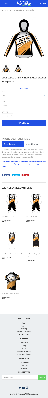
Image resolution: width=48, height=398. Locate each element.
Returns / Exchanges (24, 331)
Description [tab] (9, 144)
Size (3, 91)
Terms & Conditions (24, 354)
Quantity (5, 112)
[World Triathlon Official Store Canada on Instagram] (27, 388)
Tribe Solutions (24, 362)
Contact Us (24, 343)
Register (24, 326)
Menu (6, 4)
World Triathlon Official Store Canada (25, 394)
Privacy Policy (24, 334)
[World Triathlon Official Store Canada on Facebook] (23, 388)
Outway (24, 368)
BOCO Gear (24, 365)
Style (3, 101)
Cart (44, 4)
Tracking (24, 329)
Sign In (24, 323)
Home (4, 10)
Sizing (24, 345)
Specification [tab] (32, 144)
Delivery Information (24, 351)
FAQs (24, 348)
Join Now (42, 377)
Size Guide (24, 89)
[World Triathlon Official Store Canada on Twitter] (20, 388)
